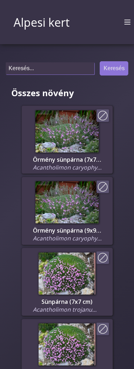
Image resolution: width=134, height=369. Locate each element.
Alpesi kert (42, 22)
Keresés (114, 68)
